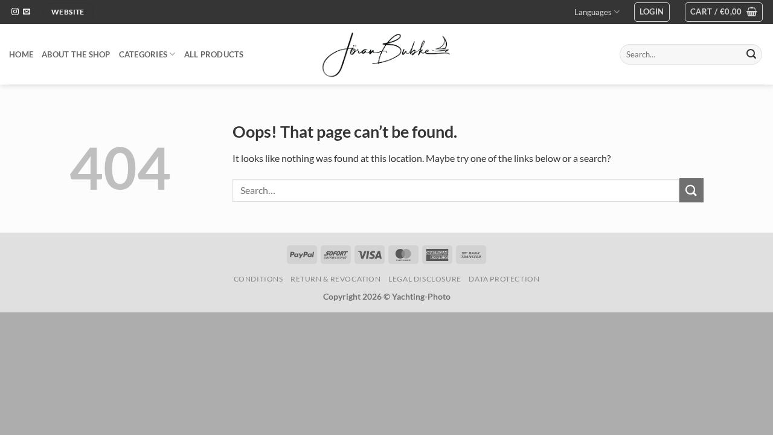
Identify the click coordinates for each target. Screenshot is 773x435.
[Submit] (751, 54)
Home (21, 54)
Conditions (258, 278)
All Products (214, 54)
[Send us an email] (26, 12)
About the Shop (76, 54)
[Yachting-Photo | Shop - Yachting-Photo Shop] (387, 54)
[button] (652, 12)
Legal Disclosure (424, 278)
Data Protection (504, 278)
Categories (143, 54)
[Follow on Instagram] (15, 12)
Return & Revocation (335, 278)
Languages (593, 12)
